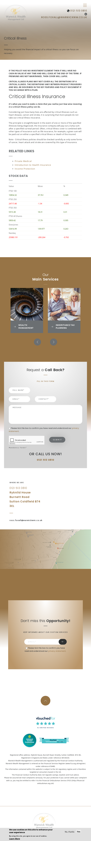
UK (46, 502)
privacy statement (57, 651)
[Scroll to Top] (45, 701)
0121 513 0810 (78, 10)
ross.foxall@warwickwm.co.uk (64, 17)
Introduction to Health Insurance (33, 164)
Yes (78, 832)
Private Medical (23, 161)
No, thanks (69, 831)
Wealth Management (25, 326)
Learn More (14, 838)
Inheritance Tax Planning (65, 326)
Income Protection (25, 168)
